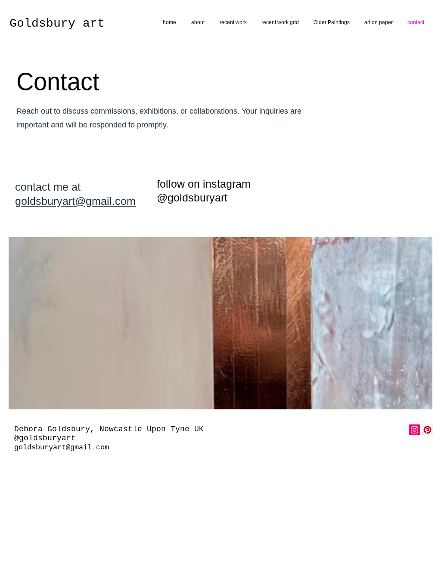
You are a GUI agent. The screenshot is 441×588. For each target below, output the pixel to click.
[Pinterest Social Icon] (427, 429)
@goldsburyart (45, 438)
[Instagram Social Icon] (414, 429)
